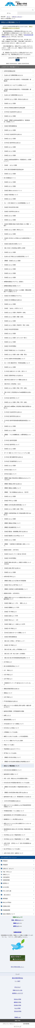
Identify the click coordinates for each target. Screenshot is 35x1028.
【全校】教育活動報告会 (10, 126)
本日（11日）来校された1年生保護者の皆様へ (16, 778)
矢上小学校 (17, 1008)
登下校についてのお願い (10, 753)
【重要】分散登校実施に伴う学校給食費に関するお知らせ (17, 514)
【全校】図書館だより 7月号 (11, 607)
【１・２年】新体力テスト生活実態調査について (17, 203)
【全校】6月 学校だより (10, 628)
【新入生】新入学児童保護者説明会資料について (17, 657)
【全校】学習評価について (11, 194)
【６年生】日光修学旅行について (13, 461)
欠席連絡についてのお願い (11, 732)
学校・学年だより (7, 871)
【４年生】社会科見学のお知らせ (13, 134)
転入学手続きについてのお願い (12, 849)
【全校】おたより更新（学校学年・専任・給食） (17, 325)
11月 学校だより (8, 678)
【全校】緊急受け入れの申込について (14, 535)
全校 (17, 60)
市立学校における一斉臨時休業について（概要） (17, 839)
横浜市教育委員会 (17, 978)
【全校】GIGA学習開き (10, 346)
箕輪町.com (17, 1017)
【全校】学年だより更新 (10, 500)
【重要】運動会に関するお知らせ (13, 484)
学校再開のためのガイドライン (12, 749)
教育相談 (5, 898)
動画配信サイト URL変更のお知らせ (13, 819)
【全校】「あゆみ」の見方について (13, 308)
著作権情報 (26, 1023)
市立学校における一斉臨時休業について (14, 835)
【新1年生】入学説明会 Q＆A (12, 384)
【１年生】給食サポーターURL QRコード (15, 371)
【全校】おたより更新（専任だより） (14, 229)
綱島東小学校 (17, 1002)
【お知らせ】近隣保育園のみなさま (13, 75)
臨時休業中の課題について (11, 774)
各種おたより (6, 874)
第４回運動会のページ (10, 178)
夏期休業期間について (10, 719)
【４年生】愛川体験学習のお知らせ (13, 457)
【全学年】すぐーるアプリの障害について (15, 85)
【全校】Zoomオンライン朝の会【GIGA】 (15, 554)
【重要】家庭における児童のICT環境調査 (15, 580)
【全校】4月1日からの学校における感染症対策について (17, 238)
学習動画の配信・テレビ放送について (14, 810)
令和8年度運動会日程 (9, 71)
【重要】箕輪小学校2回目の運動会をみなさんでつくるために (17, 478)
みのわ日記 (6, 887)
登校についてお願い (9, 744)
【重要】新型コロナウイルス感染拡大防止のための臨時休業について (17, 598)
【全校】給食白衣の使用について (13, 244)
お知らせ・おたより (17, 16)
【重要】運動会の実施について (12, 523)
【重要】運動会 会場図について (12, 488)
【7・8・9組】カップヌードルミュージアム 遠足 (17, 453)
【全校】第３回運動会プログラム (13, 295)
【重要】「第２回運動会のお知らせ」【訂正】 (16, 492)
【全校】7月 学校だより (10, 611)
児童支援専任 (6, 877)
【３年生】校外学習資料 (10, 440)
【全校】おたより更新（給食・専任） (14, 509)
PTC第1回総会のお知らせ (11, 701)
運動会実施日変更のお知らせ (11, 688)
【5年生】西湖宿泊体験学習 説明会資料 (14, 107)
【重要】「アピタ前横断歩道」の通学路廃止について (17, 435)
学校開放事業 (6, 910)
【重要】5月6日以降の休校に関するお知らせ (16, 792)
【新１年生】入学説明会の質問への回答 (14, 248)
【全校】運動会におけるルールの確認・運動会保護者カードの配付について (17, 290)
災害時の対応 (6, 906)
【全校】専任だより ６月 (11, 620)
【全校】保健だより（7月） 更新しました (15, 603)
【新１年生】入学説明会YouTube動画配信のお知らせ (17, 393)
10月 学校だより (8, 697)
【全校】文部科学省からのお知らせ (13, 375)
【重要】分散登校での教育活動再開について (16, 589)
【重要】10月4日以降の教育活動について (15, 505)
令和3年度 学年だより (10, 576)
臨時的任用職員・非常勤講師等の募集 (14, 711)
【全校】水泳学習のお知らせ (11, 211)
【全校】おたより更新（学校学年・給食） (15, 312)
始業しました (7, 715)
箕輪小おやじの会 (17, 990)
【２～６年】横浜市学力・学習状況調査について (17, 363)
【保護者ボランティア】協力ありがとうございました (17, 683)
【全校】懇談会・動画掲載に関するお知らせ (16, 531)
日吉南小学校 (17, 1005)
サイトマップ (17, 1026)
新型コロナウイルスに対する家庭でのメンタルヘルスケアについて (17, 824)
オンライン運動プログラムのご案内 (13, 740)
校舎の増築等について (9, 914)
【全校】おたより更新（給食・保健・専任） (16, 354)
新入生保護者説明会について (11, 666)
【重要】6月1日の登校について (12, 757)
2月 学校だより (8, 662)
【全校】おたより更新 (10, 103)
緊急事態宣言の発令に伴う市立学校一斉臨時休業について (17, 829)
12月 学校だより (8, 674)
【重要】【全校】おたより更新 (12, 260)
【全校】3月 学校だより (10, 645)
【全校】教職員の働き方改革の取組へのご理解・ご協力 (17, 224)
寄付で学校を (14, 966)
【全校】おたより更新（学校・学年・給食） (16, 388)
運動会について (8, 693)
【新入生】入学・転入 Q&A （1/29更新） (15, 653)
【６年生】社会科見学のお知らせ (13, 112)
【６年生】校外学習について (11, 398)
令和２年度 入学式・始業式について (13, 853)
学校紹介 (5, 861)
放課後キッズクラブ (17, 993)
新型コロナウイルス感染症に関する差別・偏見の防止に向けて (17, 706)
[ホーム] (17, 3)
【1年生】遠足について (10, 469)
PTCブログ (17, 987)
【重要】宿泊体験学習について (12, 527)
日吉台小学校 (17, 999)
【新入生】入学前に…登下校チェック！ (14, 641)
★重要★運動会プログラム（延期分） (14, 281)
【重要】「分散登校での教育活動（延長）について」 (17, 544)
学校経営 (5, 864)
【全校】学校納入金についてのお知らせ (14, 350)
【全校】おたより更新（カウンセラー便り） (16, 337)
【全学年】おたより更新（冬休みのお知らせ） (16, 99)
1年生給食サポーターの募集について (14, 723)
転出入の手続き (7, 902)
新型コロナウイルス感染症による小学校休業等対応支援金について (17, 805)
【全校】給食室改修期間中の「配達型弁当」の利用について (17, 160)
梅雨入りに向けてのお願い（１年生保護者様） (16, 736)
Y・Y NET (17, 981)
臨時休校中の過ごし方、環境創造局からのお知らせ (17, 796)
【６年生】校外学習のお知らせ (12, 142)
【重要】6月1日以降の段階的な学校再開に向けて (17, 761)
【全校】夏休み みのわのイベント (13, 190)
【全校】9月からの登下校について (13, 585)
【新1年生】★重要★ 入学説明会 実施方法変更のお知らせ (17, 407)
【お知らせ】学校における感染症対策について (16, 256)
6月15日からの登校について (11, 728)
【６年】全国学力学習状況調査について (14, 358)
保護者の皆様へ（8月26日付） (12, 593)
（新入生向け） (7, 894)
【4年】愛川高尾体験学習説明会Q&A (14, 169)
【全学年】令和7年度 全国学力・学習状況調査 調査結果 (17, 80)
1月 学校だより (8, 670)
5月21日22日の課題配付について (12, 770)
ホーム (9, 13)
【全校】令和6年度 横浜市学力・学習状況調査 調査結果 (17, 90)
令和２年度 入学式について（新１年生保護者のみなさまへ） (17, 844)
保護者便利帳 (6, 880)
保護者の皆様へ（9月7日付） (11, 550)
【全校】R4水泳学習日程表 (11, 329)
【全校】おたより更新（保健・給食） (14, 316)
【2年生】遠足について (10, 474)
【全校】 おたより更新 (10, 165)
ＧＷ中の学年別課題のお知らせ (12, 801)
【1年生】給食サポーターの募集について (15, 632)
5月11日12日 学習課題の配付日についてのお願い (17, 782)
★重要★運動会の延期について (12, 285)
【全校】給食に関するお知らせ (12, 568)
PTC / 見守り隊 (7, 891)
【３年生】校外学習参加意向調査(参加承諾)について (17, 421)
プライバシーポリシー (9, 1023)
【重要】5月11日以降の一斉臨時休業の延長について (17, 787)
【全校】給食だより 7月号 (11, 615)
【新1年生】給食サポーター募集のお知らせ (15, 379)
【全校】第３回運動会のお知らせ (13, 300)
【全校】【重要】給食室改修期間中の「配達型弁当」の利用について (17, 121)
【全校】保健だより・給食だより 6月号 (14, 624)
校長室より (6, 883)
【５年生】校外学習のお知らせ (12, 416)
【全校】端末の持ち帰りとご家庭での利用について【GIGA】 (17, 563)
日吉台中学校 (17, 1011)
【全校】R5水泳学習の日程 (11, 207)
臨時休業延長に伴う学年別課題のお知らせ (15, 815)
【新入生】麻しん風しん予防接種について (15, 649)
